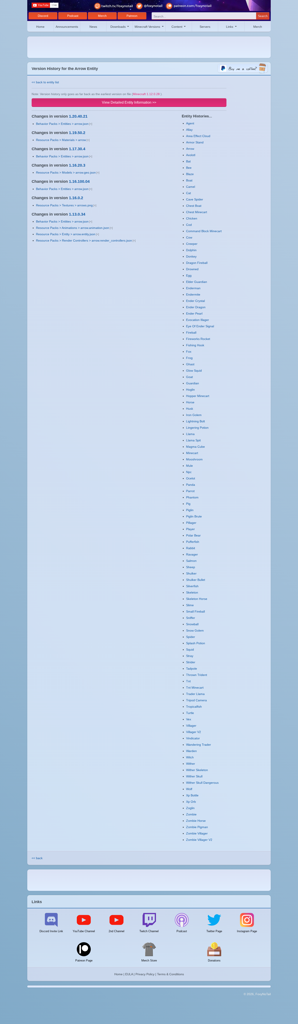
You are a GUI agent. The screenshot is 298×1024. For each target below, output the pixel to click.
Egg (189, 275)
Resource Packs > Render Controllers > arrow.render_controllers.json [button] (84, 240)
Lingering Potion (197, 427)
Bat (188, 161)
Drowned (192, 269)
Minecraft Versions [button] (148, 26)
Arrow (190, 148)
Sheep (190, 567)
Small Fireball (195, 611)
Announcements (67, 26)
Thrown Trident (196, 675)
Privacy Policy (144, 974)
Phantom (192, 497)
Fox (188, 351)
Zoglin (190, 808)
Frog (189, 358)
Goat (189, 377)
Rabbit (190, 548)
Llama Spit (193, 440)
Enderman (193, 288)
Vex (188, 719)
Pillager (191, 522)
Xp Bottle (192, 795)
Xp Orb (191, 801)
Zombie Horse (196, 820)
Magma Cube (195, 446)
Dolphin (191, 250)
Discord (43, 15)
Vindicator (193, 738)
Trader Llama (195, 694)
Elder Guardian (196, 282)
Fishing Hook (195, 345)
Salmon (191, 561)
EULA (129, 974)
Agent (190, 123)
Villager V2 (193, 732)
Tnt (188, 681)
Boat (189, 180)
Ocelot (190, 478)
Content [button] (177, 26)
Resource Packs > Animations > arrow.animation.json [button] (72, 228)
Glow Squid (194, 370)
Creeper (191, 244)
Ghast (190, 364)
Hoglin (190, 389)
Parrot (190, 491)
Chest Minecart (196, 212)
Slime (190, 605)
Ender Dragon (196, 307)
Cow (189, 237)
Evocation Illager (197, 320)
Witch (190, 757)
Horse (190, 402)
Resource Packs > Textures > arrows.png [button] (64, 205)
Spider (190, 637)
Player (190, 529)
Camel (190, 186)
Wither (190, 763)
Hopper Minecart (197, 396)
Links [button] (230, 26)
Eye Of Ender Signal (200, 326)
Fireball (191, 332)
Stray (189, 656)
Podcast (72, 15)
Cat (188, 193)
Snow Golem (195, 630)
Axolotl (190, 155)
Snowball (192, 624)
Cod (189, 224)
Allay (189, 129)
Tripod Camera (196, 700)
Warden (191, 751)
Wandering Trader (198, 744)
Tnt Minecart (195, 687)
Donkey (191, 256)
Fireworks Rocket (198, 339)
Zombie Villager (197, 833)
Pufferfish (192, 541)
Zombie (191, 814)
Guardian (192, 383)
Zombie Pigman (197, 827)
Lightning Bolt (195, 421)
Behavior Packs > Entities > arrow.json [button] (62, 123)
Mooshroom (194, 459)
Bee (189, 167)
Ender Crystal (195, 301)
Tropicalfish (194, 706)
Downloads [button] (118, 26)
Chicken (191, 218)
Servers (205, 26)
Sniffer (190, 618)
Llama (190, 434)
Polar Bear (193, 535)
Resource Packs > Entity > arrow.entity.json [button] (65, 234)
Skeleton (192, 592)
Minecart (192, 453)
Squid (190, 649)
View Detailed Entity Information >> (129, 102)
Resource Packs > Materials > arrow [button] (61, 140)
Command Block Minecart (204, 231)
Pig (188, 503)
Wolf (189, 789)
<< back (37, 858)
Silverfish (192, 586)
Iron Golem (194, 415)
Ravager (192, 554)
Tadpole (191, 668)
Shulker (191, 573)
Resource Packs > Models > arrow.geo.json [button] (66, 172)
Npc (189, 472)
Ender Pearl (194, 313)
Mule (189, 465)
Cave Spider (194, 199)
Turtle (190, 713)
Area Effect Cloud (198, 136)
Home (40, 26)
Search (263, 16)
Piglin (190, 510)
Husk (189, 408)
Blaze (190, 174)
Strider (190, 662)
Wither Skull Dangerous (202, 782)
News (93, 26)
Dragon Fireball (196, 263)
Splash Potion (195, 643)
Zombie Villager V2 (199, 839)
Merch (102, 15)
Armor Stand (195, 142)
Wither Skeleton (197, 770)
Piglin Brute (194, 516)
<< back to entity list (45, 82)
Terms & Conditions (170, 974)
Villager (191, 725)
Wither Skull (194, 776)
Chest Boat (193, 205)
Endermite (193, 294)
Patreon (132, 15)
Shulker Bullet (195, 580)
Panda (190, 484)
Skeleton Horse (196, 599)
